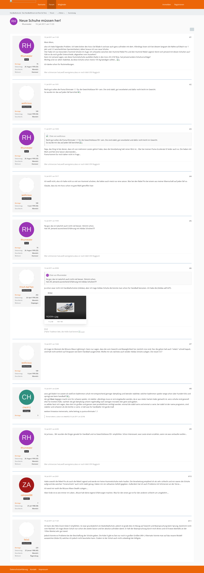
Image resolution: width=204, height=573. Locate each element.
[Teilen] (192, 29)
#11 (190, 521)
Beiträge (18, 64)
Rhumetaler (27, 24)
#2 (190, 84)
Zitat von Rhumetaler (58, 275)
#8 (190, 388)
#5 (190, 221)
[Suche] (190, 4)
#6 (190, 268)
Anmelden (166, 4)
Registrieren (179, 4)
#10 (190, 476)
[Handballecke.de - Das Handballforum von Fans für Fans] (23, 6)
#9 (190, 429)
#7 (190, 344)
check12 (66, 417)
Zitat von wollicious (57, 136)
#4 (190, 176)
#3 (190, 129)
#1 (190, 37)
